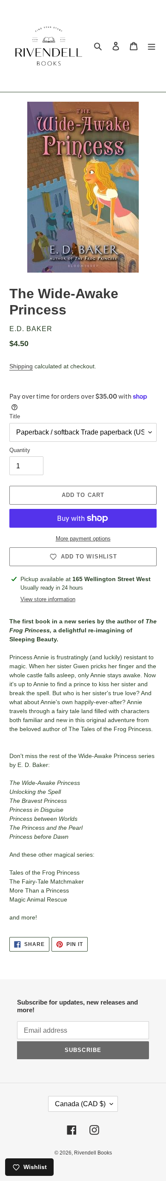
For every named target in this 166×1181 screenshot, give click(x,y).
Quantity (19, 450)
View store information (47, 599)
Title (14, 416)
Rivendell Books (93, 1153)
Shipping (21, 366)
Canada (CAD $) (80, 1104)
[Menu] (151, 46)
